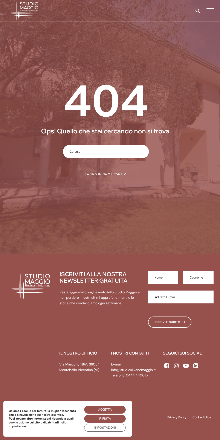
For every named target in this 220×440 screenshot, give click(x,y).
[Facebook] (166, 366)
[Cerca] (198, 11)
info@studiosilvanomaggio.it (133, 370)
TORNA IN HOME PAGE (104, 174)
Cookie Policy (201, 417)
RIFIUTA (105, 419)
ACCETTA (105, 410)
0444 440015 (137, 375)
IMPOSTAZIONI (105, 428)
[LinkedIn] (195, 366)
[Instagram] (176, 366)
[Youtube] (186, 366)
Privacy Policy (176, 417)
